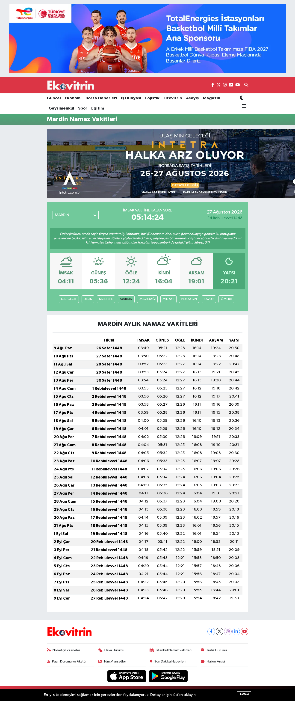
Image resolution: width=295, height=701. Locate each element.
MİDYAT (168, 299)
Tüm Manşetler (114, 661)
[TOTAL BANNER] (147, 38)
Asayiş (192, 98)
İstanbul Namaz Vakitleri (174, 650)
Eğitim (97, 108)
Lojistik (152, 98)
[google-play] (168, 676)
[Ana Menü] (243, 106)
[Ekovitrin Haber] (71, 85)
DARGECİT (69, 299)
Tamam (244, 694)
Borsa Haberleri (101, 98)
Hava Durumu (114, 650)
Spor (82, 108)
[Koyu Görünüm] (242, 98)
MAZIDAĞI (147, 299)
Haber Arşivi (216, 661)
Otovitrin (172, 98)
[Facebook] (211, 631)
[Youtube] (244, 631)
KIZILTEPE (106, 299)
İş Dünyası (131, 98)
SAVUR (209, 299)
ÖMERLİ (226, 299)
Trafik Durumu (216, 650)
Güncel (54, 98)
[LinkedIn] (236, 631)
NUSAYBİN (189, 299)
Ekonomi (73, 98)
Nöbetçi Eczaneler (66, 650)
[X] (219, 631)
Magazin (211, 98)
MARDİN (126, 299)
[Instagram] (228, 631)
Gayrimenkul (61, 108)
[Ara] (246, 85)
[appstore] (127, 676)
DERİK (88, 299)
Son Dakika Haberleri (170, 661)
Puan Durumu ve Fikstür (69, 661)
